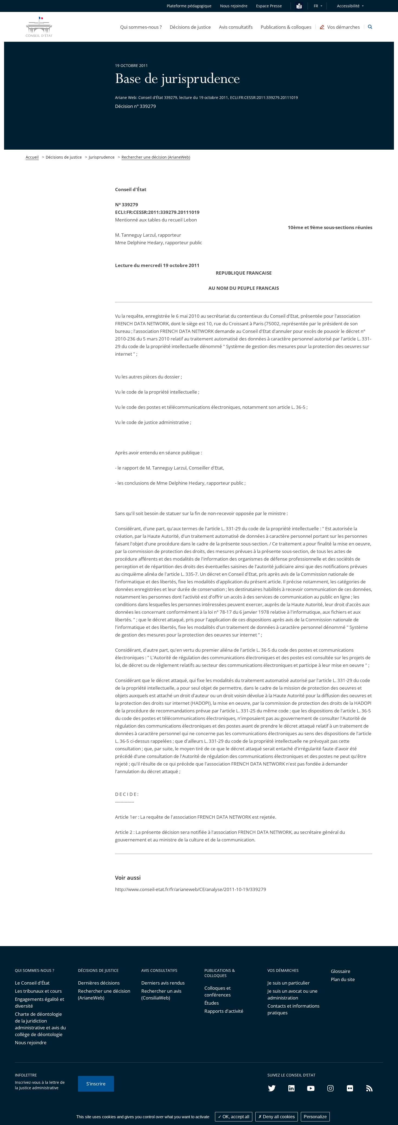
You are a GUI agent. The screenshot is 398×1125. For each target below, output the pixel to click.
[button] (141, 27)
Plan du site (343, 979)
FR (316, 5)
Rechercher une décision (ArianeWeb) (156, 157)
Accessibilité (348, 5)
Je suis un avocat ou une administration (292, 994)
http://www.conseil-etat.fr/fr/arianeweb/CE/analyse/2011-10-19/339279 (190, 889)
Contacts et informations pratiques (293, 1009)
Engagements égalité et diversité (39, 1002)
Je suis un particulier (288, 983)
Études (211, 1003)
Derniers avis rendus (163, 983)
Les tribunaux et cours (38, 991)
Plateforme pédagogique (189, 5)
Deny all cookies (278, 1116)
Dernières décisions (99, 983)
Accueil (32, 157)
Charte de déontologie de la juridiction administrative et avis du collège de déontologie (40, 1024)
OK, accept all (235, 1116)
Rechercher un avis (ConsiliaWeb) (161, 994)
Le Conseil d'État (32, 983)
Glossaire (340, 971)
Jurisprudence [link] (102, 157)
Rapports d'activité (223, 1011)
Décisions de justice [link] (64, 157)
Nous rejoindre (31, 1042)
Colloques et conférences (217, 991)
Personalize (315, 1116)
